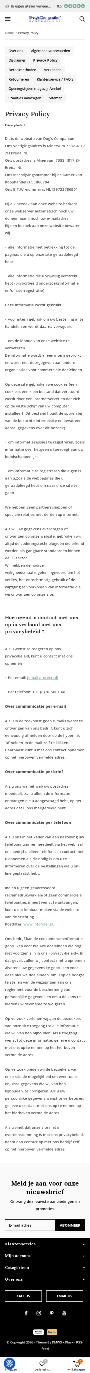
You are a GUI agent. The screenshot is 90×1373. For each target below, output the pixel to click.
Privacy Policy (45, 60)
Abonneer (70, 1225)
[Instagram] (38, 1313)
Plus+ (69, 1342)
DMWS (57, 1342)
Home (9, 33)
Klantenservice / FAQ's (55, 79)
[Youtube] (64, 1313)
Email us (64, 1296)
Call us (23, 1296)
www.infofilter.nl (38, 924)
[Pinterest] (52, 1313)
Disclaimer (17, 60)
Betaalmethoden (22, 69)
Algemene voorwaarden (50, 50)
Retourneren (18, 79)
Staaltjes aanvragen (24, 98)
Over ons (15, 50)
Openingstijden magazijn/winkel (34, 88)
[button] (7, 19)
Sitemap (55, 98)
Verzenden (53, 69)
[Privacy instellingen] (9, 1363)
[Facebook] (26, 1313)
